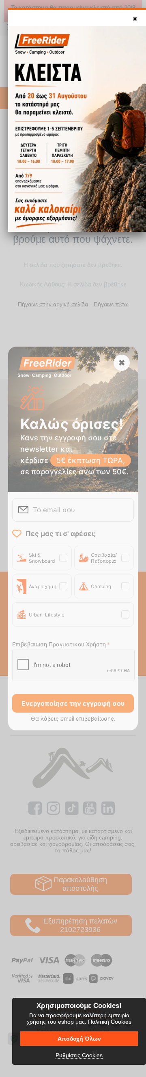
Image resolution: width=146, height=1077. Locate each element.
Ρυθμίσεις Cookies (79, 1055)
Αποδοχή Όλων (79, 1038)
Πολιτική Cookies (109, 1021)
